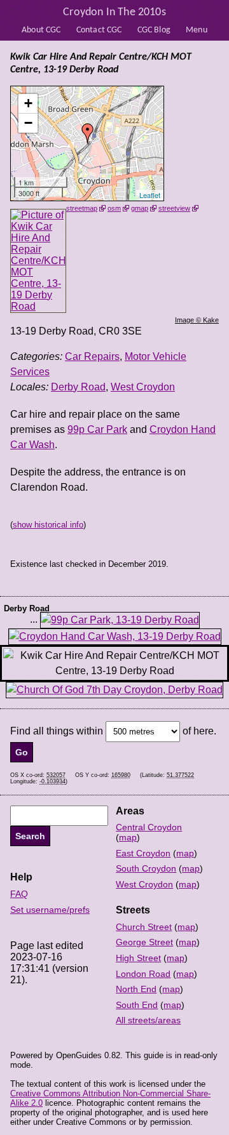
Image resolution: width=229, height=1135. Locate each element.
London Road (143, 974)
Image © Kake (197, 320)
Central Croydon (149, 827)
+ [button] (28, 103)
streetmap (81, 208)
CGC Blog (153, 30)
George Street (144, 942)
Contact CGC (99, 30)
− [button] (28, 123)
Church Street (144, 927)
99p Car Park (97, 429)
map (128, 837)
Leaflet (149, 195)
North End (136, 989)
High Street (138, 958)
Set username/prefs (50, 910)
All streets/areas (148, 1020)
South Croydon (146, 868)
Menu (196, 30)
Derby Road (78, 387)
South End (137, 1005)
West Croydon (143, 387)
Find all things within (56, 731)
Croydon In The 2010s (114, 12)
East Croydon (143, 853)
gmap (139, 208)
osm (114, 208)
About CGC (41, 30)
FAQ (19, 894)
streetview (174, 208)
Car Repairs (92, 356)
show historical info (48, 524)
